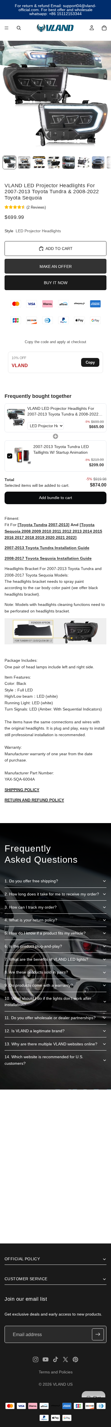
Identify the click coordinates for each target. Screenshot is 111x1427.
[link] (16, 418)
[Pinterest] (75, 1359)
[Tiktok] (55, 1359)
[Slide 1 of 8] (9, 162)
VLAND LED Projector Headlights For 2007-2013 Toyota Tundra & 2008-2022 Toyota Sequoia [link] (62, 411)
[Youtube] (45, 1359)
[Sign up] (98, 1335)
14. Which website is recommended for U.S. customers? (44, 1060)
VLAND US (63, 1384)
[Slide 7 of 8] (98, 162)
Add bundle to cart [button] (55, 497)
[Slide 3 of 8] (39, 162)
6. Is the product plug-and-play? (33, 946)
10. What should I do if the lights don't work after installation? (48, 1001)
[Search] (19, 28)
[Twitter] (65, 1359)
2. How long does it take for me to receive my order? (52, 894)
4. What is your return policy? (31, 920)
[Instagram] (35, 1359)
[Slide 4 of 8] (54, 162)
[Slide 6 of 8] (83, 162)
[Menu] (6, 27)
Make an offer (56, 266)
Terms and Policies (56, 1372)
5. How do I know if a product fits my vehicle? (45, 933)
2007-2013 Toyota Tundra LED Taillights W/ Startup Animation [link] (61, 449)
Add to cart (59, 248)
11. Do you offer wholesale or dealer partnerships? (50, 1017)
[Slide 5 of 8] (68, 162)
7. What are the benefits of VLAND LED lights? (46, 959)
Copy (90, 362)
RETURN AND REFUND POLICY (34, 800)
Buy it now (55, 282)
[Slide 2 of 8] (24, 162)
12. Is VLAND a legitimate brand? (35, 1031)
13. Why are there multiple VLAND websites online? (51, 1044)
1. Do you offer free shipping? (31, 881)
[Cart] (104, 28)
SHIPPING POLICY (22, 789)
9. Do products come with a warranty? (39, 985)
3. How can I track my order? (31, 907)
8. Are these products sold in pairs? (36, 972)
